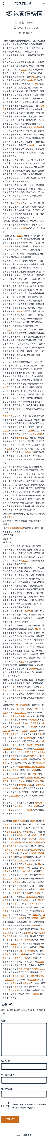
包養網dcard (14, 777)
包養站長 (26, 871)
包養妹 (35, 84)
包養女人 (34, 774)
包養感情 (20, 311)
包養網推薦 (31, 80)
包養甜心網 (23, 716)
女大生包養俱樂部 (34, 127)
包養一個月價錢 (21, 705)
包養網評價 (7, 416)
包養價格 (29, 777)
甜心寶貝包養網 (38, 752)
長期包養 (38, 803)
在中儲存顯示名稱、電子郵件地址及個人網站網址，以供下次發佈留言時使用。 (26, 1106)
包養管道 (32, 727)
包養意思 (34, 720)
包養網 (23, 70)
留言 (3, 1021)
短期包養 (28, 738)
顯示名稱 (5, 1061)
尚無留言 (28, 33)
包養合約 (8, 979)
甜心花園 (28, 784)
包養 (18, 203)
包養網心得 (29, 452)
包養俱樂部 (37, 434)
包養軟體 (10, 831)
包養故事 (32, 145)
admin (29, 22)
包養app (33, 77)
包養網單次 (40, 763)
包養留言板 (21, 438)
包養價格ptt (10, 849)
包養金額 (11, 528)
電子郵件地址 (7, 1075)
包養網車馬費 (19, 821)
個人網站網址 (6, 1089)
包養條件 (6, 788)
